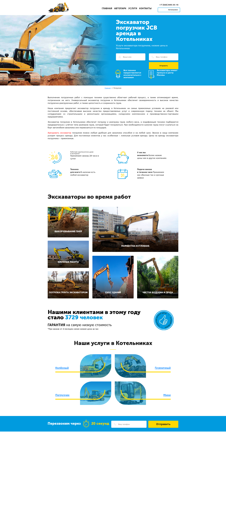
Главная (107, 8)
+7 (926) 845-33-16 (168, 5)
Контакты (145, 8)
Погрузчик (62, 395)
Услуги (132, 8)
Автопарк (120, 8)
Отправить (163, 65)
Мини (167, 395)
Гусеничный (163, 368)
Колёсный (62, 368)
